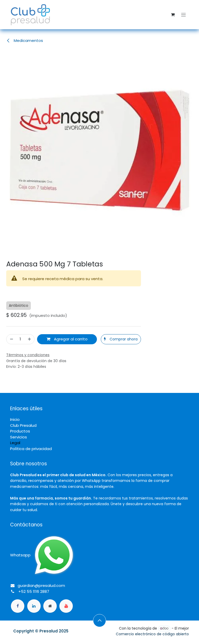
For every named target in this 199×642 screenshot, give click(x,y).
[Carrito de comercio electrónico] (173, 15)
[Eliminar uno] (11, 339)
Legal (15, 442)
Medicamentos (28, 40)
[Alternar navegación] (183, 14)
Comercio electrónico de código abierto (152, 634)
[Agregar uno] (29, 339)
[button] (121, 339)
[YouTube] (66, 606)
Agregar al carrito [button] (70, 339)
